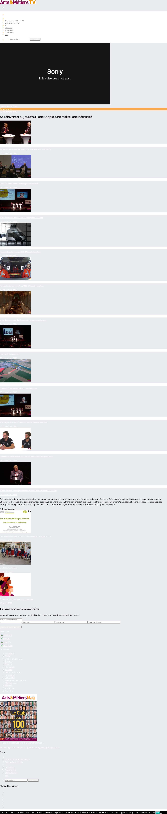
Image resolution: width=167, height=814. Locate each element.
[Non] (161, 813)
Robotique (9, 688)
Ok (157, 813)
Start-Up (9, 691)
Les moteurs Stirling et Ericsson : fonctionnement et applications (25, 536)
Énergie (8, 661)
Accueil (3, 747)
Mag (6, 35)
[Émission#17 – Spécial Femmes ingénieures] (15, 595)
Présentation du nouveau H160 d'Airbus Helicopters (20, 252)
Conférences (9, 32)
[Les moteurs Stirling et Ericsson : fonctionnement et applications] (15, 532)
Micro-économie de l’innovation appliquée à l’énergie (21, 218)
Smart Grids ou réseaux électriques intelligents (18, 388)
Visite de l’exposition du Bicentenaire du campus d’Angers (23, 320)
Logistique (10, 677)
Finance (8, 664)
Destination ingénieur (8, 568)
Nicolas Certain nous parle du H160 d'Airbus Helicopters (22, 286)
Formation (9, 667)
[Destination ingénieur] (15, 564)
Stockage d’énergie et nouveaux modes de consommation (23, 422)
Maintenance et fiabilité (15, 680)
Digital (8, 656)
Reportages (9, 30)
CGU (48, 747)
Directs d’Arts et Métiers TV (14, 21)
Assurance (9, 653)
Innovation (10, 675)
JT (5, 25)
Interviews (8, 28)
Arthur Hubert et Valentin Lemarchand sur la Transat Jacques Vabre (26, 457)
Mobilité (8, 685)
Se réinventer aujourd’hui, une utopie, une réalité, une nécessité (25, 149)
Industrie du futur (13, 672)
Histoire (8, 669)
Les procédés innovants (9, 354)
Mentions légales (36, 747)
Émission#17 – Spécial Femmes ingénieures (17, 599)
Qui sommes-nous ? (17, 747)
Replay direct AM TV (12, 23)
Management (11, 683)
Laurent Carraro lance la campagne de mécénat (19, 184)
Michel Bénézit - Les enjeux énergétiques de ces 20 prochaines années (28, 491)
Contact (56, 747)
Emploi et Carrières (13, 659)
